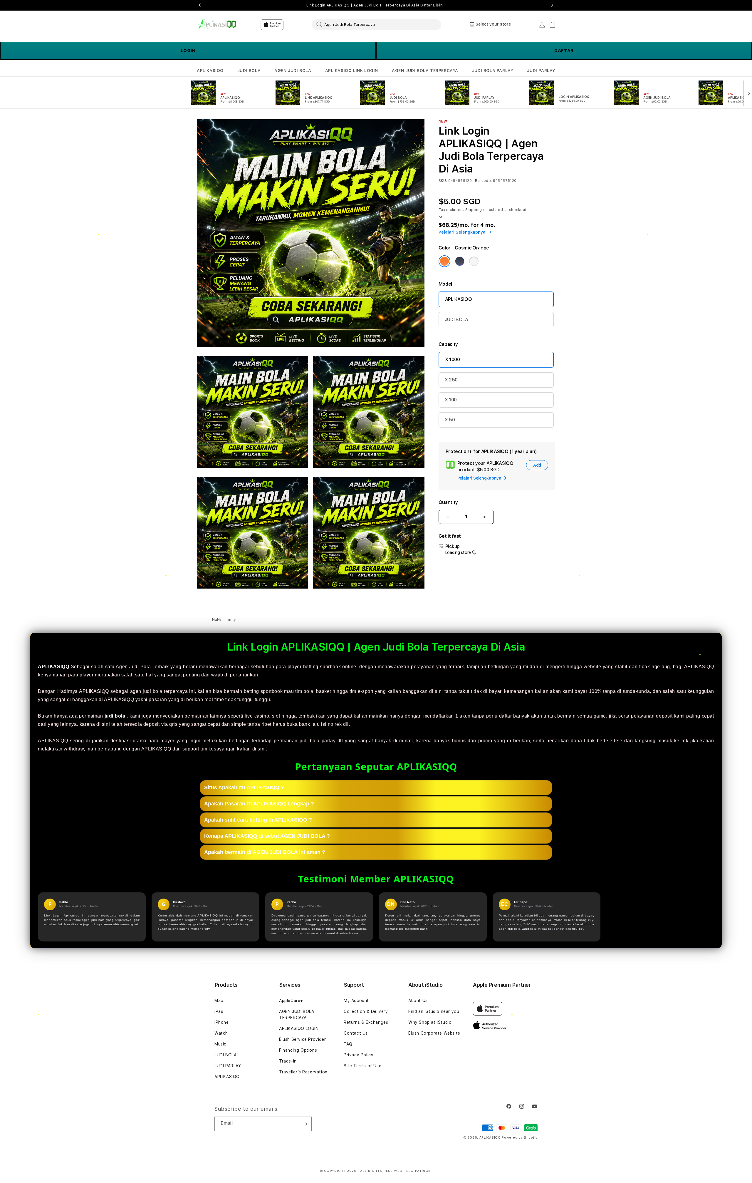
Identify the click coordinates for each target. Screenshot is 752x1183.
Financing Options (298, 1050)
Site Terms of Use (362, 1065)
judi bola (115, 715)
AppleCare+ (291, 1000)
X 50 (450, 420)
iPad (218, 1011)
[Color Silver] (474, 261)
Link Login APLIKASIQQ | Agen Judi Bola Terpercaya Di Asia (376, 5)
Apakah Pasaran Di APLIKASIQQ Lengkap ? (259, 804)
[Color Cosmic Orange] (444, 261)
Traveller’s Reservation (303, 1072)
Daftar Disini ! (433, 5)
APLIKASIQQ (210, 70)
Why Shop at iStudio (429, 1022)
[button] (210, 70)
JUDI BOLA (249, 70)
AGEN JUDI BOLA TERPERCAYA (425, 70)
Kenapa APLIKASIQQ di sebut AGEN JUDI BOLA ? (267, 836)
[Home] (217, 24)
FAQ (348, 1044)
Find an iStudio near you (433, 1011)
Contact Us (356, 1033)
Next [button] (552, 5)
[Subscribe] (304, 1124)
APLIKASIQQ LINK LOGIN (351, 70)
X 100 (451, 400)
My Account (356, 1000)
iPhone (221, 1022)
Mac (218, 1000)
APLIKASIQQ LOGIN (299, 1028)
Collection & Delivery (366, 1011)
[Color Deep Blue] (459, 261)
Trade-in (288, 1061)
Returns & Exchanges (366, 1022)
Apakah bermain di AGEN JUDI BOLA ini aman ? (264, 852)
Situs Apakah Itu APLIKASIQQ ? (244, 787)
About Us (418, 1000)
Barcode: (483, 181)
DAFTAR (564, 50)
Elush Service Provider (302, 1039)
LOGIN (188, 50)
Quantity (448, 502)
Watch (221, 1033)
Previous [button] (200, 5)
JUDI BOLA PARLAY (492, 70)
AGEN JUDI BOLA (292, 70)
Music (220, 1044)
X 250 (451, 380)
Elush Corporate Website (434, 1033)
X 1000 (452, 359)
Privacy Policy (358, 1055)
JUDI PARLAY (541, 70)
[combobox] (376, 24)
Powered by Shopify (520, 1138)
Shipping (473, 210)
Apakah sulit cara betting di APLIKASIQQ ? (258, 820)
